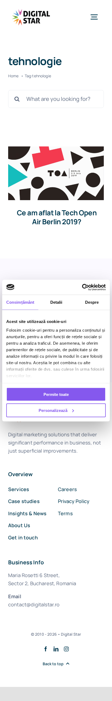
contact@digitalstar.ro (34, 604)
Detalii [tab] (56, 302)
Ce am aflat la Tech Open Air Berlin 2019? (57, 217)
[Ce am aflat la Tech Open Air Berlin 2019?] (56, 173)
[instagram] (66, 648)
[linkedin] (56, 648)
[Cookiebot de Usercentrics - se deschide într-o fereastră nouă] (82, 287)
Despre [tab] (92, 302)
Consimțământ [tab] (20, 302)
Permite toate (56, 394)
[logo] (31, 8)
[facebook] (45, 648)
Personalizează (53, 410)
